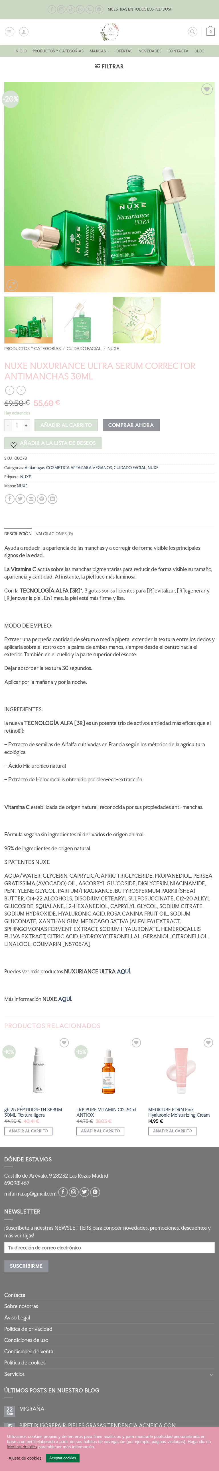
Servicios (14, 1374)
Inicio (21, 51)
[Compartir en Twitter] (20, 499)
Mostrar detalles (22, 1447)
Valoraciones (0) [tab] (54, 533)
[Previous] (16, 187)
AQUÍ (123, 971)
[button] (9, 31)
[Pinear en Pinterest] (41, 499)
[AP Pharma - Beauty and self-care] (109, 32)
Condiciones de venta (28, 1351)
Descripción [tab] (18, 533)
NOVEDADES (150, 51)
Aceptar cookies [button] (62, 1458)
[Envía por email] (31, 499)
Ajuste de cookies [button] (25, 1458)
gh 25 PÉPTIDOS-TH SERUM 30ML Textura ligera (33, 1112)
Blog (199, 51)
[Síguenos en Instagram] (61, 9)
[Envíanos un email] (80, 9)
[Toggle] (211, 1374)
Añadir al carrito (66, 425)
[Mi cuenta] (24, 31)
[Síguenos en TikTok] (70, 9)
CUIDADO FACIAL (84, 348)
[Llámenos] (90, 9)
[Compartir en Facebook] (10, 499)
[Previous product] (21, 390)
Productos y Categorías (58, 51)
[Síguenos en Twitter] (84, 1192)
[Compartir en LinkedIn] (52, 499)
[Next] (203, 187)
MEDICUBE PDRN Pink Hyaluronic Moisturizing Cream (179, 1112)
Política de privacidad (28, 1329)
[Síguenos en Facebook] (52, 9)
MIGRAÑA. (32, 1409)
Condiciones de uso (26, 1340)
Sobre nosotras (21, 1306)
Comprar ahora (131, 425)
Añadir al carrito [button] (28, 1131)
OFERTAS (124, 51)
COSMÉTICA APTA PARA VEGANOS (79, 467)
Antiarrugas (34, 467)
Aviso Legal (17, 1318)
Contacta (178, 51)
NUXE (113, 348)
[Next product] (9, 390)
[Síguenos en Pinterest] (99, 9)
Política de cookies (24, 1363)
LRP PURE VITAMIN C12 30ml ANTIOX (106, 1112)
